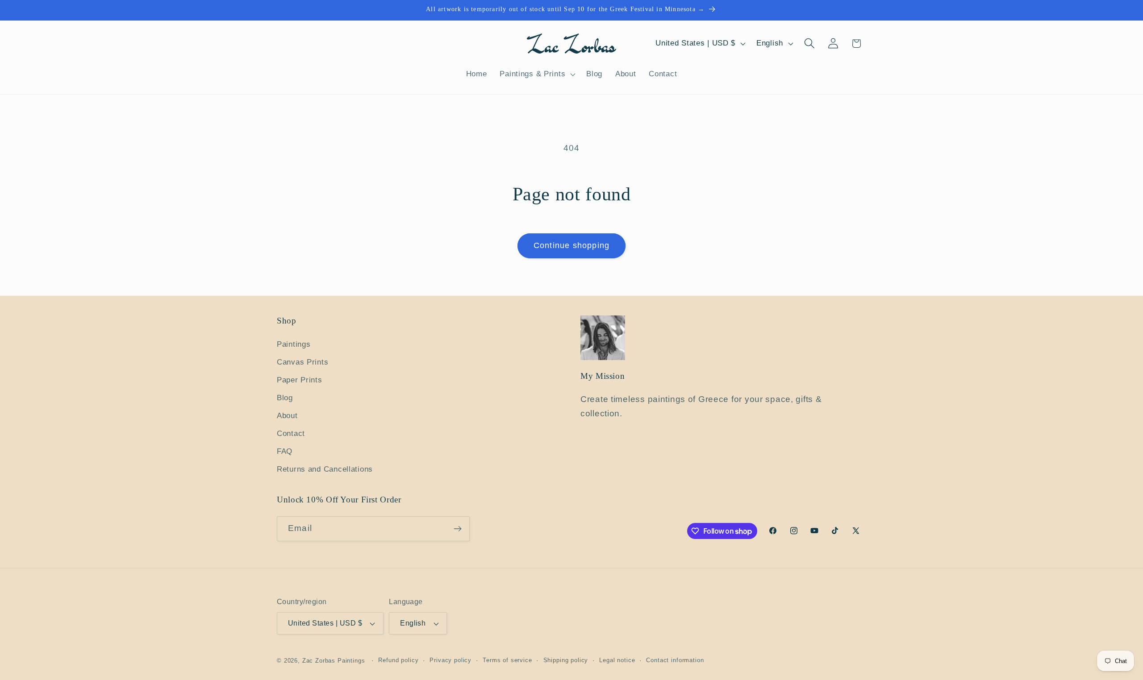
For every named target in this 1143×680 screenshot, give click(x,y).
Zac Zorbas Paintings (333, 660)
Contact (291, 433)
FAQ (284, 451)
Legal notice (617, 660)
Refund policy (398, 660)
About (287, 415)
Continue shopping (571, 245)
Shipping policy (565, 660)
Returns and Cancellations (325, 469)
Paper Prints (299, 380)
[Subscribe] (457, 528)
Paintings (293, 344)
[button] (536, 74)
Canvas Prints (302, 362)
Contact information (675, 660)
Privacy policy (450, 660)
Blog (285, 398)
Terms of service (507, 660)
